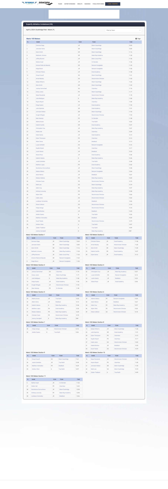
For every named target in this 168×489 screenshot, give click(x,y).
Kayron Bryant (40, 101)
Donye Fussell (40, 75)
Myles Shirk (39, 194)
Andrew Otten (39, 224)
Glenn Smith (39, 52)
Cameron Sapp (40, 45)
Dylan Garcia (39, 135)
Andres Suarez (40, 214)
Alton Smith (39, 85)
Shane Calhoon (40, 204)
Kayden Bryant (40, 148)
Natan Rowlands (40, 95)
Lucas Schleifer (40, 145)
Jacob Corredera (40, 161)
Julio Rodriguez (40, 98)
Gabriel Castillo (40, 125)
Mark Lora (38, 184)
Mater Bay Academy (97, 55)
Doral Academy (96, 72)
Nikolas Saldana (40, 178)
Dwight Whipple (40, 115)
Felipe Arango (39, 208)
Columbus (94, 88)
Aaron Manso (39, 174)
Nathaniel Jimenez (41, 55)
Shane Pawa (39, 154)
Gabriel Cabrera (40, 158)
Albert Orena (39, 141)
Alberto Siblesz (40, 171)
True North (95, 121)
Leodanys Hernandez (42, 201)
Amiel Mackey (40, 78)
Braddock (94, 141)
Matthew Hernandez (41, 217)
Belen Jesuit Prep (96, 58)
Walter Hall (39, 131)
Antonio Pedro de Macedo (43, 65)
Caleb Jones (39, 198)
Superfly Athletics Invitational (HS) (39, 24)
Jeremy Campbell (41, 231)
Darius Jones (39, 92)
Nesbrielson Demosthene (43, 168)
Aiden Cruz (39, 188)
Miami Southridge (96, 45)
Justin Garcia (39, 151)
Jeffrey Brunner (40, 58)
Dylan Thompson (40, 138)
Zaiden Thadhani (40, 227)
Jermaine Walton (40, 111)
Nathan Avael (39, 62)
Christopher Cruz (40, 128)
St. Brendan (95, 62)
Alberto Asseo (40, 121)
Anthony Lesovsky (41, 191)
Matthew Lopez (40, 164)
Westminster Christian (98, 78)
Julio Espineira (40, 108)
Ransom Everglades (97, 65)
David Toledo (39, 221)
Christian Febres (40, 72)
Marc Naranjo (39, 118)
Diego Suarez (39, 105)
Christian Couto (40, 181)
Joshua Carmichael (41, 88)
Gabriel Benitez (40, 211)
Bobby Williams (40, 82)
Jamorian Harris (40, 48)
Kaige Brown (39, 68)
